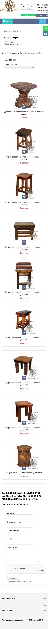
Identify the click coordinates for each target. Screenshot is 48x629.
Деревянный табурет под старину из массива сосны (24, 112)
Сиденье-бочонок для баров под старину (24, 472)
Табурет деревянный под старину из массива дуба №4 (24, 293)
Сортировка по (10, 64)
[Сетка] (10, 60)
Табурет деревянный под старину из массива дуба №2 (24, 203)
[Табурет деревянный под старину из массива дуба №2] (24, 172)
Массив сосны (12, 44)
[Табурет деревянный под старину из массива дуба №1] (24, 127)
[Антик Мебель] (10, 12)
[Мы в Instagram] (45, 33)
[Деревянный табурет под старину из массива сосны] (24, 82)
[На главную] (3, 53)
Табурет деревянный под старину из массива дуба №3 (24, 248)
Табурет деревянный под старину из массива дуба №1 (24, 158)
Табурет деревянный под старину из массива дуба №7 (24, 428)
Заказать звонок (42, 10)
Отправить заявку (30, 15)
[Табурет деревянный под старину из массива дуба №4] (24, 263)
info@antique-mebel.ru (26, 8)
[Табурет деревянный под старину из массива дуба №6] (24, 353)
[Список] (14, 60)
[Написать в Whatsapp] (45, 28)
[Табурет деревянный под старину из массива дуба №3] (24, 217)
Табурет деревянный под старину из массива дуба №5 (24, 338)
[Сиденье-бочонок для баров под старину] (24, 443)
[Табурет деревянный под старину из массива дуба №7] (24, 398)
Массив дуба (11, 42)
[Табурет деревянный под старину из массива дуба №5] (24, 308)
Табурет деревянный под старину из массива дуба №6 (24, 383)
